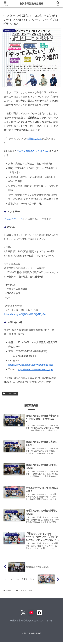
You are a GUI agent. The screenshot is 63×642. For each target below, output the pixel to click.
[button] (57, 463)
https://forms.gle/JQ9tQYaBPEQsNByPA (25, 314)
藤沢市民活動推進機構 (31, 3)
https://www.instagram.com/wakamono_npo (30, 365)
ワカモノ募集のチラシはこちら (32, 151)
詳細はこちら (35, 138)
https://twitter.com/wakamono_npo (35, 369)
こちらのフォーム (13, 219)
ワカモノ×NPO (11, 393)
